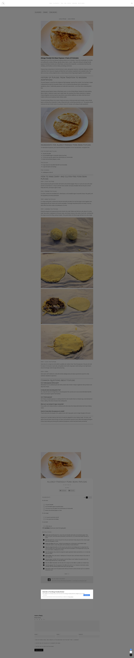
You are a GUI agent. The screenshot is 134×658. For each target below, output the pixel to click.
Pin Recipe (72, 490)
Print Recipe (63, 490)
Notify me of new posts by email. (45, 646)
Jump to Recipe (62, 19)
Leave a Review (71, 19)
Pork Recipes (53, 12)
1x (86, 497)
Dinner (45, 12)
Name (36, 634)
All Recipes (38, 12)
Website (81, 634)
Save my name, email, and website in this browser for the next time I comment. (57, 639)
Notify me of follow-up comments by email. (48, 643)
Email (58, 634)
